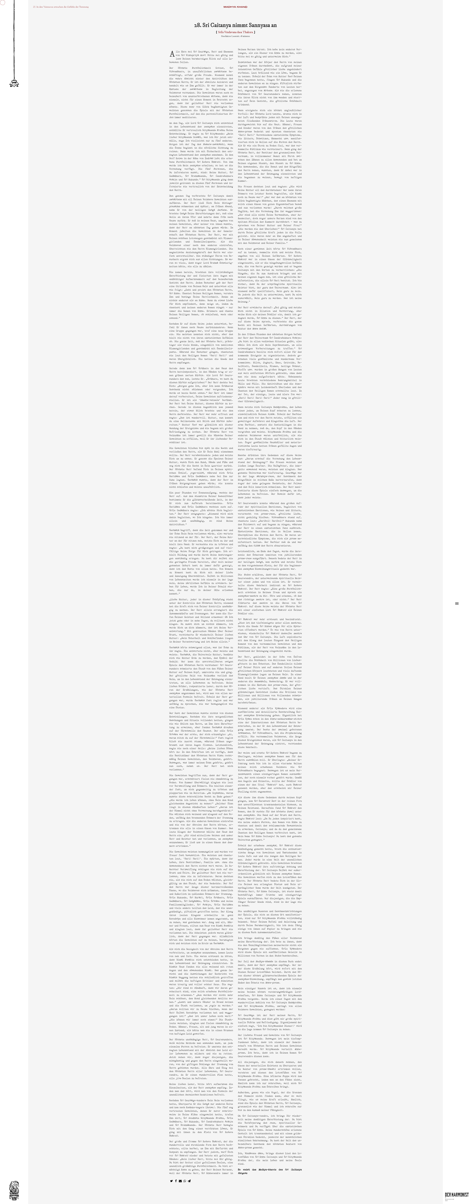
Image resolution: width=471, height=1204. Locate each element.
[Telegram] (189, 1180)
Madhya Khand (235, 6)
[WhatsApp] (184, 1180)
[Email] (180, 1180)
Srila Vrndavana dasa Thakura (235, 32)
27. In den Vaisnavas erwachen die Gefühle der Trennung (61, 7)
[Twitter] (171, 1180)
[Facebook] (175, 1180)
